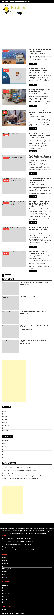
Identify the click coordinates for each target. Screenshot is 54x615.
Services (6, 158)
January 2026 (6, 425)
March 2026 (6, 419)
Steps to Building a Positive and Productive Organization (38, 252)
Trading (6, 135)
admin (41, 53)
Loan (5, 112)
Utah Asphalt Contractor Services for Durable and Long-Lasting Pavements (40, 157)
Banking (6, 229)
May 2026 (5, 414)
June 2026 (5, 411)
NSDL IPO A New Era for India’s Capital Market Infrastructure (16, 1)
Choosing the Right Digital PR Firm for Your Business (39, 90)
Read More (33, 64)
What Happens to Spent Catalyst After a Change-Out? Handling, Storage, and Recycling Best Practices (39, 204)
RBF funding (20, 530)
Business (6, 51)
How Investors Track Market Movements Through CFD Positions (39, 134)
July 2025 (5, 431)
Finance (6, 70)
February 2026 (7, 422)
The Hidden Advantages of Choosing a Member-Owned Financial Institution (40, 180)
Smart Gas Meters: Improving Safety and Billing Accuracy (40, 50)
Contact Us (4, 609)
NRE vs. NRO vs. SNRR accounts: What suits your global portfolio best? (39, 229)
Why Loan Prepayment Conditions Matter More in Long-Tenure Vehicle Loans (40, 112)
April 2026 (6, 417)
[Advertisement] (27, 35)
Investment (6, 449)
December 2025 (7, 428)
